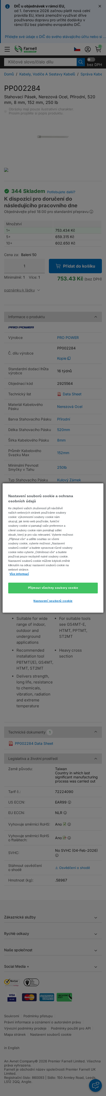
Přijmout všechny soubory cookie (53, 587)
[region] (53, 548)
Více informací (19, 573)
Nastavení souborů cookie (53, 600)
